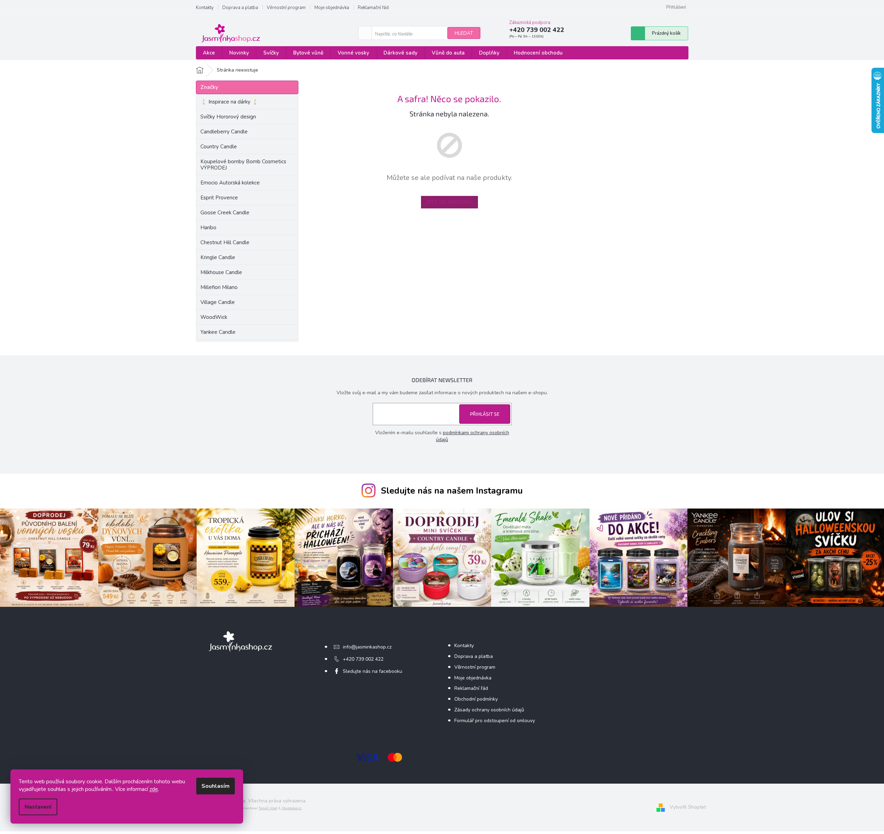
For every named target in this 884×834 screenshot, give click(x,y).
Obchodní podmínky (476, 699)
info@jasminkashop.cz (367, 647)
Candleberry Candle (224, 131)
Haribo (208, 227)
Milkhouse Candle (221, 272)
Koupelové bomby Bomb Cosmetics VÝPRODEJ (243, 164)
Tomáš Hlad (268, 808)
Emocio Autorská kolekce (230, 182)
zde (153, 789)
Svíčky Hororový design (228, 116)
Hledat (464, 33)
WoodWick (213, 317)
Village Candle (217, 302)
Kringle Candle (217, 257)
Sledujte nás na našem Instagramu (452, 491)
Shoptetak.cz (291, 808)
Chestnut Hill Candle (224, 242)
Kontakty (205, 8)
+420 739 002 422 (363, 659)
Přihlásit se (484, 414)
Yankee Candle (218, 332)
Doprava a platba (240, 8)
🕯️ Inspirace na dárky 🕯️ (229, 101)
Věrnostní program (286, 8)
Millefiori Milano (219, 287)
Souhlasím (215, 786)
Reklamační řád (373, 8)
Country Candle (218, 146)
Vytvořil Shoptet (688, 807)
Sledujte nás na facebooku (372, 671)
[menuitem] (209, 53)
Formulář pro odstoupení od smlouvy (494, 720)
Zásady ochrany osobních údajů (489, 710)
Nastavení (38, 807)
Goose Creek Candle (224, 212)
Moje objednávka (331, 8)
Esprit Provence (219, 197)
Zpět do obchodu (449, 202)
